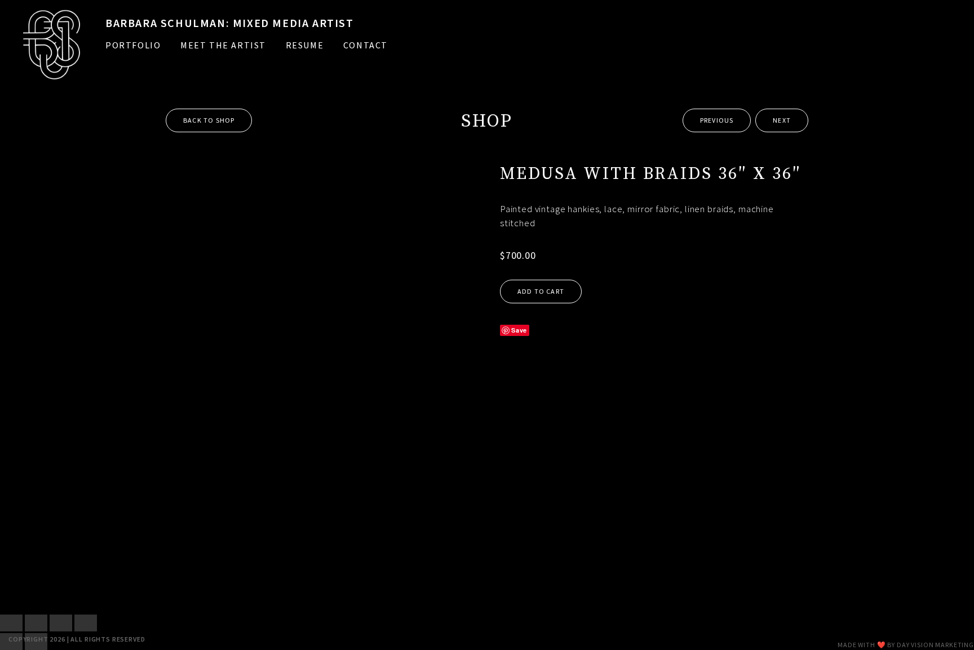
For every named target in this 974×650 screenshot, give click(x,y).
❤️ (881, 644)
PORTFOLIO (133, 45)
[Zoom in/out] (11, 623)
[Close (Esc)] (85, 623)
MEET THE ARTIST (223, 45)
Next (782, 120)
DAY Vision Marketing (935, 644)
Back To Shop (208, 120)
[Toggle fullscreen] (36, 623)
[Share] (61, 623)
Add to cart (540, 291)
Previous (717, 120)
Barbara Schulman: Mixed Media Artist (229, 23)
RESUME (305, 45)
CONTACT (365, 45)
